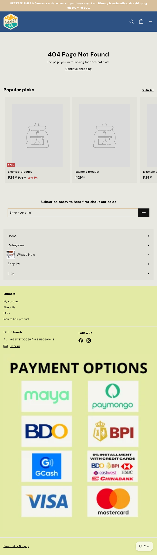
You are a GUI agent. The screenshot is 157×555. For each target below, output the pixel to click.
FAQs (6, 313)
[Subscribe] (143, 212)
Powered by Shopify (16, 546)
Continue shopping (78, 69)
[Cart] (141, 22)
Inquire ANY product (16, 319)
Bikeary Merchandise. (113, 3)
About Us (9, 307)
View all (148, 90)
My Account (11, 301)
